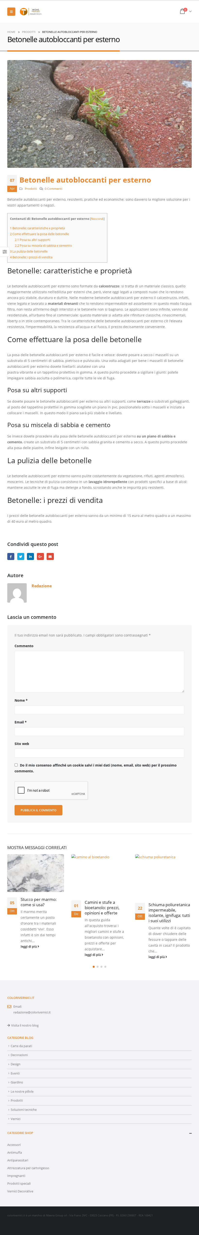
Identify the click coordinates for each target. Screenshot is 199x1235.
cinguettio (20, 556)
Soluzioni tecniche (24, 1110)
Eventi (15, 1073)
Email (21, 722)
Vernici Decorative (20, 1191)
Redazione (42, 586)
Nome (21, 700)
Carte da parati (21, 1046)
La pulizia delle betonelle (29, 251)
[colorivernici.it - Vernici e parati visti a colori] (30, 11)
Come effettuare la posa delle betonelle (39, 234)
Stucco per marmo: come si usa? (39, 902)
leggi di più (29, 946)
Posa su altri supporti (32, 240)
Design (15, 1064)
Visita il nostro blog (25, 1025)
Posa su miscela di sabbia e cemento (43, 245)
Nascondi (97, 219)
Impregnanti (16, 1176)
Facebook (10, 556)
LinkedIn (30, 556)
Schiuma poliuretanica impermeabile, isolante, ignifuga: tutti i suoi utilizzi (169, 912)
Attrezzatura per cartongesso (28, 1168)
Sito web (22, 743)
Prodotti (31, 189)
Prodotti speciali (19, 1183)
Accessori (14, 1145)
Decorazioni (19, 1055)
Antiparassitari (17, 1160)
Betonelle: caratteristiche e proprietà (37, 228)
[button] (94, 967)
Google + (40, 556)
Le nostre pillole (22, 1091)
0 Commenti (53, 189)
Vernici (15, 1119)
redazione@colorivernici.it (32, 1012)
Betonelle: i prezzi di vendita (31, 257)
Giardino (17, 1082)
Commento (24, 646)
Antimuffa (14, 1153)
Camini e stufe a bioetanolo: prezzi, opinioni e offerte (102, 907)
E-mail (50, 556)
